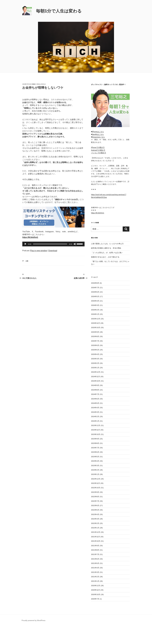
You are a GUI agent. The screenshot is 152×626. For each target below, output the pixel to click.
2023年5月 (95, 457)
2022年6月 (95, 505)
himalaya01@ (41, 84)
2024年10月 (95, 381)
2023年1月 (95, 474)
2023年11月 (95, 430)
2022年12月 (95, 479)
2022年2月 (95, 523)
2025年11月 (95, 323)
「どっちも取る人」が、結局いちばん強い (107, 253)
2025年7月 (95, 341)
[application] (53, 244)
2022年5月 (95, 510)
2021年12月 (95, 532)
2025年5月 (95, 350)
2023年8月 (95, 443)
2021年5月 (95, 563)
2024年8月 (95, 390)
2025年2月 (95, 363)
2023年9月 (95, 439)
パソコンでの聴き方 (98, 153)
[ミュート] (75, 244)
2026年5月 (95, 296)
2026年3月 (95, 305)
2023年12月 (95, 425)
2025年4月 (95, 354)
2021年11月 (95, 537)
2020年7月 (95, 599)
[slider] (80, 244)
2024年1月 (95, 421)
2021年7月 (95, 554)
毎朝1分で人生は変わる (59, 10)
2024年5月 (95, 403)
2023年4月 (95, 461)
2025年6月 (95, 345)
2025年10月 (95, 327)
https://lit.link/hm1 (97, 213)
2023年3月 (95, 465)
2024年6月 (95, 399)
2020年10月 (95, 594)
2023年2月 (95, 470)
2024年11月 (95, 376)
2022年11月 (95, 483)
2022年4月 (95, 514)
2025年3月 (95, 359)
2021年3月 (95, 572)
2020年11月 (95, 590)
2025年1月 (95, 368)
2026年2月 (95, 310)
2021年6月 (95, 559)
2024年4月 (95, 408)
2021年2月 (95, 577)
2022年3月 (95, 519)
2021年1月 (95, 581)
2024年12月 (95, 372)
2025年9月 (95, 332)
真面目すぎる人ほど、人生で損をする (105, 257)
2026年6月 (95, 292)
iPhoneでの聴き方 (98, 147)
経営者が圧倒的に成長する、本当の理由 (106, 248)
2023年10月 (95, 434)
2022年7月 (95, 501)
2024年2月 (95, 416)
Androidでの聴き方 (98, 150)
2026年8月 (95, 283)
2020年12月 (95, 586)
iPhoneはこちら (98, 132)
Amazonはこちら (98, 137)
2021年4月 (95, 568)
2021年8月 (95, 550)
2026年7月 (95, 287)
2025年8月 (95, 336)
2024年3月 (95, 412)
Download (52, 251)
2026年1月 (95, 314)
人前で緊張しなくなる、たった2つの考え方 (107, 244)
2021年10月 (95, 541)
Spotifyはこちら (98, 134)
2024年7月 (95, 394)
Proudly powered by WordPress (33, 620)
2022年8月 (95, 497)
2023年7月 (95, 448)
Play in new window (38, 251)
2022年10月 (95, 488)
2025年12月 (95, 319)
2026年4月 (95, 301)
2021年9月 (95, 546)
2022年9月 (95, 492)
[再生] (25, 244)
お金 (27, 261)
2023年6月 (95, 452)
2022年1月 (95, 528)
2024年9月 (95, 385)
